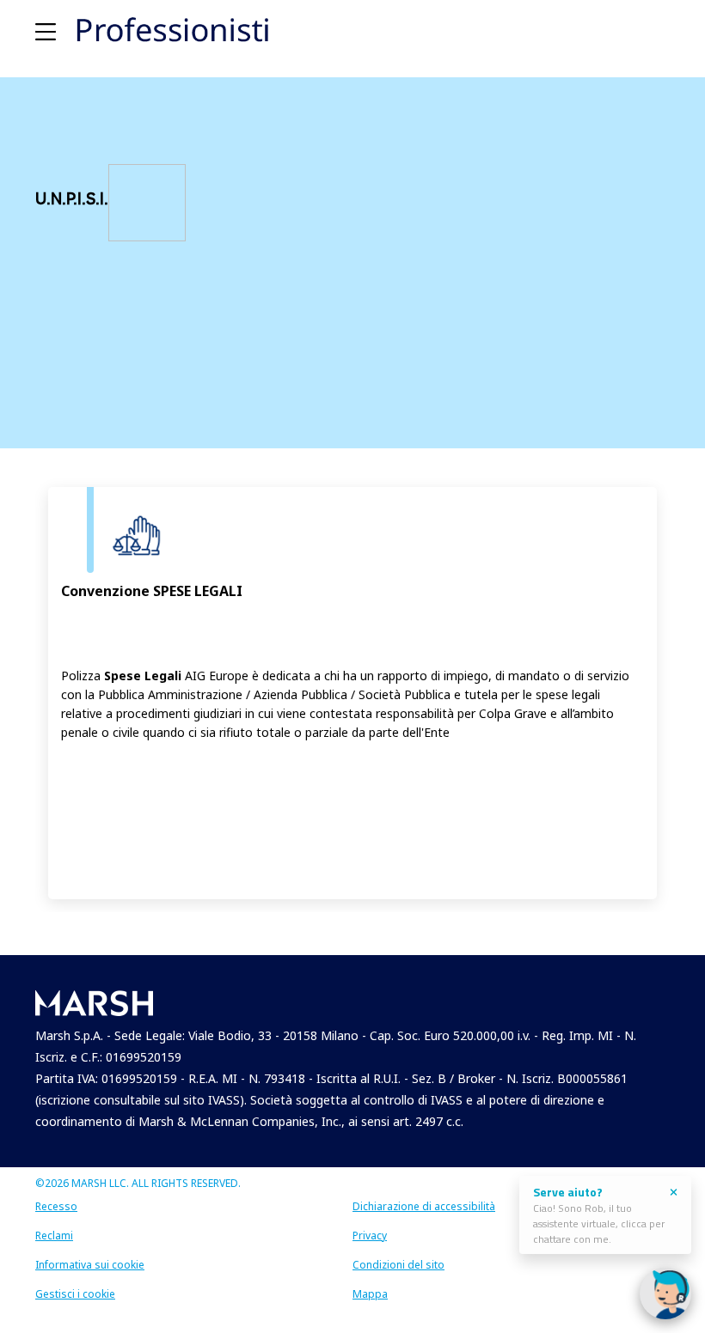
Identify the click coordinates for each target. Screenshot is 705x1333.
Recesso (56, 1206)
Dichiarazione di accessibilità (423, 1206)
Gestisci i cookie (75, 1294)
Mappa (370, 1294)
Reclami (54, 1235)
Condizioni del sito (398, 1264)
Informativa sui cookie (89, 1264)
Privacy (369, 1235)
